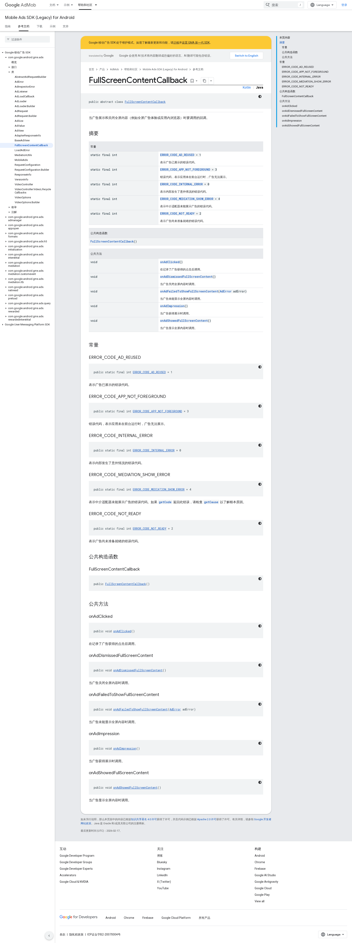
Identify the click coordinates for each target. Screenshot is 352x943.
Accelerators (68, 875)
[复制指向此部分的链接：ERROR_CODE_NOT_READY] (145, 514)
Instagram (163, 868)
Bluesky (162, 862)
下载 (39, 26)
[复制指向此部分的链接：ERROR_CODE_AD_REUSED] (145, 357)
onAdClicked (169, 262)
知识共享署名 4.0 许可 (144, 819)
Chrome (260, 862)
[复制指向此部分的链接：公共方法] (112, 604)
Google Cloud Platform (176, 917)
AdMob (28, 5)
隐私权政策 (76, 934)
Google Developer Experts (76, 868)
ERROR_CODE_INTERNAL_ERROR (181, 184)
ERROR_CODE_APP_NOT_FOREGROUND (185, 169)
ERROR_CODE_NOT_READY (177, 213)
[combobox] (284, 5)
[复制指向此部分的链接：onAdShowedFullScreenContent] (153, 773)
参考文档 (23, 26)
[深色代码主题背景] (260, 96)
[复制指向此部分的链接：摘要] (103, 133)
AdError (226, 291)
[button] (26, 52)
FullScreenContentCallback (145, 102)
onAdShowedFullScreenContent (184, 321)
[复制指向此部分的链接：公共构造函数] (122, 557)
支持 (65, 26)
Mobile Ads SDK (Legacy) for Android (39, 17)
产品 (102, 69)
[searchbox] (27, 39)
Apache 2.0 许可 (206, 819)
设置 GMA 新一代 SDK (196, 42)
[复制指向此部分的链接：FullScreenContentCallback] (144, 569)
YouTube (163, 888)
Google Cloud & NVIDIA (74, 881)
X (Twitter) (164, 881)
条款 (62, 934)
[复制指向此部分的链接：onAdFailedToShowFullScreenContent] (163, 695)
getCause (211, 502)
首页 (91, 69)
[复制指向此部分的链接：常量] (103, 345)
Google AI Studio (265, 875)
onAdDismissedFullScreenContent (186, 277)
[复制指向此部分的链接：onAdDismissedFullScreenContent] (157, 655)
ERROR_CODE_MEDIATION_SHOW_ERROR (186, 199)
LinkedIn (162, 875)
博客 (160, 855)
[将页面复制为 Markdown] (204, 80)
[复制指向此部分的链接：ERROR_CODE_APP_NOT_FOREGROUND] (170, 396)
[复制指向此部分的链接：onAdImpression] (123, 734)
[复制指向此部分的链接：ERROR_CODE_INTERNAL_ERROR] (157, 436)
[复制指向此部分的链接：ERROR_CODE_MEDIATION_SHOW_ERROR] (174, 475)
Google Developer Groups (76, 862)
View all (259, 901)
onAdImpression (172, 306)
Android (260, 855)
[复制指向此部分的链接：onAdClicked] (116, 616)
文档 (52, 5)
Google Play (262, 894)
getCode (165, 502)
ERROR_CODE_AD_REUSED (177, 155)
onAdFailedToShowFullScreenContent (189, 291)
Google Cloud (263, 888)
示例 (66, 5)
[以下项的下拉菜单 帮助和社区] (97, 5)
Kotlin (247, 87)
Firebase (260, 868)
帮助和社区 (85, 5)
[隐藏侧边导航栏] (49, 936)
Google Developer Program (77, 855)
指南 (8, 26)
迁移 (176, 42)
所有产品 (204, 917)
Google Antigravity (266, 881)
